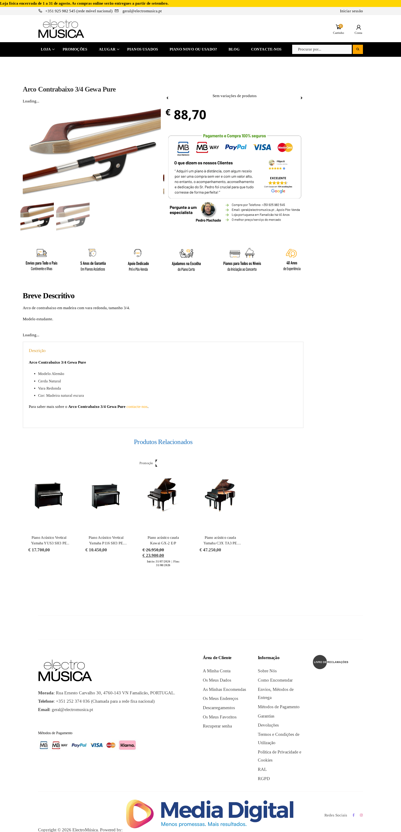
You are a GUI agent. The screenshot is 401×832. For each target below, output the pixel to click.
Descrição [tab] (37, 350)
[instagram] (361, 815)
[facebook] (353, 815)
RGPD (264, 778)
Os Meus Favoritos (219, 717)
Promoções (75, 49)
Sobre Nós (267, 670)
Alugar (107, 49)
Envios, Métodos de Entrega (276, 693)
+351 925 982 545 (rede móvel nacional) (79, 11)
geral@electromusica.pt (142, 11)
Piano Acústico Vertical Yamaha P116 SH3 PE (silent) (106, 543)
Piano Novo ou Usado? (193, 49)
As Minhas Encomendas (224, 689)
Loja (46, 49)
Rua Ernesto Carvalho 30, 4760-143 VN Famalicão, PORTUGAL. (115, 692)
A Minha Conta (216, 670)
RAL (262, 769)
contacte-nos (137, 406)
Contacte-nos (266, 49)
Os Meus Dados (217, 680)
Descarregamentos (219, 707)
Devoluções (268, 725)
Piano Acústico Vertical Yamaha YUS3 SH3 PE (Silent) (49, 543)
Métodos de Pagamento (279, 706)
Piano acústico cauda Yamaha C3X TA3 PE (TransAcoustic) (220, 543)
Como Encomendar (275, 680)
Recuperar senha (217, 726)
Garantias (266, 716)
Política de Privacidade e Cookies (279, 756)
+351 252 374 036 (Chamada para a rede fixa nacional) (105, 701)
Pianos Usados (142, 49)
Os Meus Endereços (220, 698)
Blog (234, 49)
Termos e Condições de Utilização (278, 738)
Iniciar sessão (351, 11)
